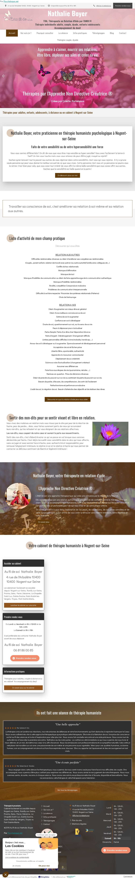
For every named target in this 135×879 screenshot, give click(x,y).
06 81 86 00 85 (23, 650)
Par (9, 1)
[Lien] (78, 832)
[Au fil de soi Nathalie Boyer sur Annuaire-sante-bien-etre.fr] (71, 876)
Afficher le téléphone (103, 6)
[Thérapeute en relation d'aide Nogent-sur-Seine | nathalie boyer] (18, 15)
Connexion (128, 876)
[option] (67, 76)
